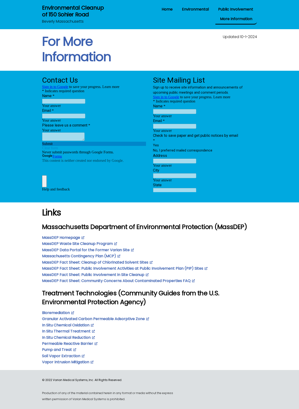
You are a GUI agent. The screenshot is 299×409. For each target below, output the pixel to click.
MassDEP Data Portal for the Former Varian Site (86, 250)
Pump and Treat (57, 349)
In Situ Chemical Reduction (66, 337)
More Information (236, 18)
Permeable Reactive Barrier (67, 343)
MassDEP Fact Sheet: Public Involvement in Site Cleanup (93, 274)
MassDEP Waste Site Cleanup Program (77, 243)
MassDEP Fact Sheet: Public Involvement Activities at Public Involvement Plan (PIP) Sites (122, 268)
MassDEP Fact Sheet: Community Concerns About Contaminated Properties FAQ (116, 280)
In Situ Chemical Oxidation (65, 325)
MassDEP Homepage (61, 237)
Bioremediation (56, 312)
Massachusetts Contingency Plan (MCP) (79, 256)
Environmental (195, 9)
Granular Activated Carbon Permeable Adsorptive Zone (93, 318)
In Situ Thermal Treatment (66, 331)
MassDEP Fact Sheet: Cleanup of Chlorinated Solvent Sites (95, 262)
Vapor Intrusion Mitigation (65, 362)
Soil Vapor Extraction (61, 356)
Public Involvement (235, 9)
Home (167, 9)
